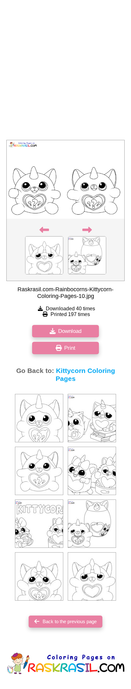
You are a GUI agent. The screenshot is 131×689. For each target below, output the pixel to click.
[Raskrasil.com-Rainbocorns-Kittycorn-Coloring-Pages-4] (39, 471)
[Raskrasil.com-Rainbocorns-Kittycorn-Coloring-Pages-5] (39, 576)
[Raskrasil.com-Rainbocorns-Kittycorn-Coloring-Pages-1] (39, 524)
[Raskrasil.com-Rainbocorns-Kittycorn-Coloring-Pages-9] (92, 524)
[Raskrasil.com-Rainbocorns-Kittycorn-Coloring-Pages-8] (92, 471)
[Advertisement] (65, 71)
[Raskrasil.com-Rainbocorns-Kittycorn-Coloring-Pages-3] (39, 418)
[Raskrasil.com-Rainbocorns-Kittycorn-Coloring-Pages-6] (92, 418)
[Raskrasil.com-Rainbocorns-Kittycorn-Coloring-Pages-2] (92, 576)
